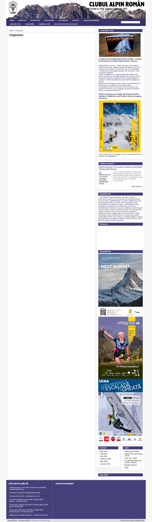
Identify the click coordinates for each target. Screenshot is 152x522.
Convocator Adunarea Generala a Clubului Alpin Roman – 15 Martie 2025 (26, 500)
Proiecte (22, 20)
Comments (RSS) (24, 520)
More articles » (137, 186)
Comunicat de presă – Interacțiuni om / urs (24, 496)
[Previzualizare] (110, 156)
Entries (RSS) (12, 520)
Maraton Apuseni (131, 465)
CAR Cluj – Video (131, 458)
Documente (63, 20)
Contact (75, 20)
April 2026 (103, 454)
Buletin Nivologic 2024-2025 (66, 24)
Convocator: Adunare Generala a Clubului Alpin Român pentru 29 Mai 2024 (28, 505)
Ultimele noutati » (107, 164)
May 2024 (103, 461)
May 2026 (103, 451)
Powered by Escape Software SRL (132, 520)
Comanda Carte (106, 31)
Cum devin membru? (92, 20)
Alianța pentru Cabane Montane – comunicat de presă (28, 515)
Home (12, 20)
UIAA (126, 467)
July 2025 (103, 456)
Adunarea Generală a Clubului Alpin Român (24, 493)
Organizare (49, 20)
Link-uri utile (15, 24)
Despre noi (35, 20)
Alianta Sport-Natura (132, 451)
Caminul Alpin (44, 24)
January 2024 (105, 464)
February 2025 (105, 459)
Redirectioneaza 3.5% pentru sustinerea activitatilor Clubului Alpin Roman (27, 488)
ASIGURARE (29, 24)
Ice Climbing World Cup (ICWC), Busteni (133, 461)
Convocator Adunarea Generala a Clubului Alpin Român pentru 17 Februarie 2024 (26, 511)
